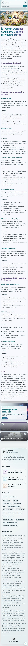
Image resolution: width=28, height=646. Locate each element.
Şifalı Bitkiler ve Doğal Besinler (10, 522)
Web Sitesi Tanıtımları (8, 512)
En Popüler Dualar (20, 519)
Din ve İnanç (15, 500)
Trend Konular (18, 512)
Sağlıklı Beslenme (7, 503)
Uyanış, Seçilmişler (20, 509)
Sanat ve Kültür (6, 500)
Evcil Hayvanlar (17, 503)
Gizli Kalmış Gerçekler (8, 519)
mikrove (17, 641)
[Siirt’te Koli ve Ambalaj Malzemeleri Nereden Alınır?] (5, 479)
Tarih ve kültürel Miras (8, 509)
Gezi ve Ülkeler (13, 497)
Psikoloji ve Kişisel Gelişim (14, 506)
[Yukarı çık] (25, 643)
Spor (4, 506)
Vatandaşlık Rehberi (7, 516)
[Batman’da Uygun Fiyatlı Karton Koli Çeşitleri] (5, 486)
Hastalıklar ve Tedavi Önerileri (10, 525)
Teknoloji (5, 497)
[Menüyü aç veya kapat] (25, 2)
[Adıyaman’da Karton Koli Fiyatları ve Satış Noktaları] (5, 472)
